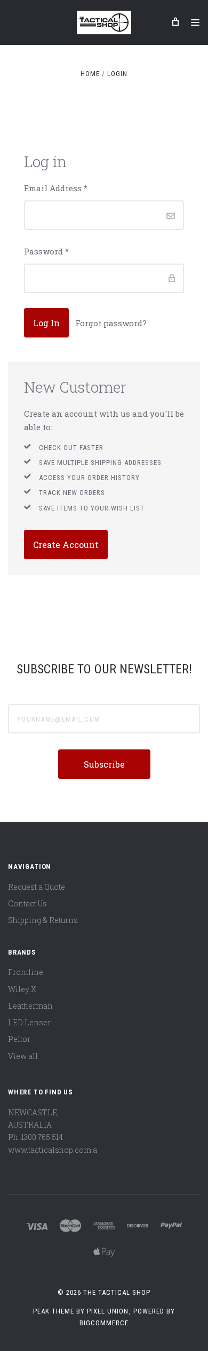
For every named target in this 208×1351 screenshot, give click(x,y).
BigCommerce (104, 1323)
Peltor (19, 1039)
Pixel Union (108, 1311)
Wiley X (22, 989)
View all (23, 1056)
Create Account (66, 544)
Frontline (25, 972)
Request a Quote (36, 887)
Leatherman (30, 1006)
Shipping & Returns (43, 920)
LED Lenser (29, 1022)
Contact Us (27, 903)
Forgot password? (111, 323)
